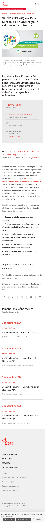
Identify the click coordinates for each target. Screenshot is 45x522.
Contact (5, 473)
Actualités (7, 459)
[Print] (40, 297)
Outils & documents (11, 467)
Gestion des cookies (10, 490)
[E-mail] (31, 297)
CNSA (4, 154)
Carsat (28, 151)
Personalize (37, 519)
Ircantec (35, 158)
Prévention (31, 14)
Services (6, 463)
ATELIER (4, 14)
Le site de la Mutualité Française (14, 477)
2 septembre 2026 (11, 322)
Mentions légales (8, 482)
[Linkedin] (13, 297)
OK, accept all (9, 519)
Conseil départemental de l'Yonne (20, 154)
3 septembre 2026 (11, 348)
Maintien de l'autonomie (17, 14)
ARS (33, 151)
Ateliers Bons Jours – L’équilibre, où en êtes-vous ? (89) (20, 417)
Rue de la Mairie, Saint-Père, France (20, 114)
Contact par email (14, 136)
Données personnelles (10, 486)
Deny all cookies (23, 519)
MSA (23, 151)
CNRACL (39, 151)
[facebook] (4, 297)
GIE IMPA (17, 151)
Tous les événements (10, 312)
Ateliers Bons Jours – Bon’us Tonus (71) (20, 332)
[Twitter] (22, 297)
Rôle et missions (9, 454)
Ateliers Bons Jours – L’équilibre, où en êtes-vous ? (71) (20, 360)
